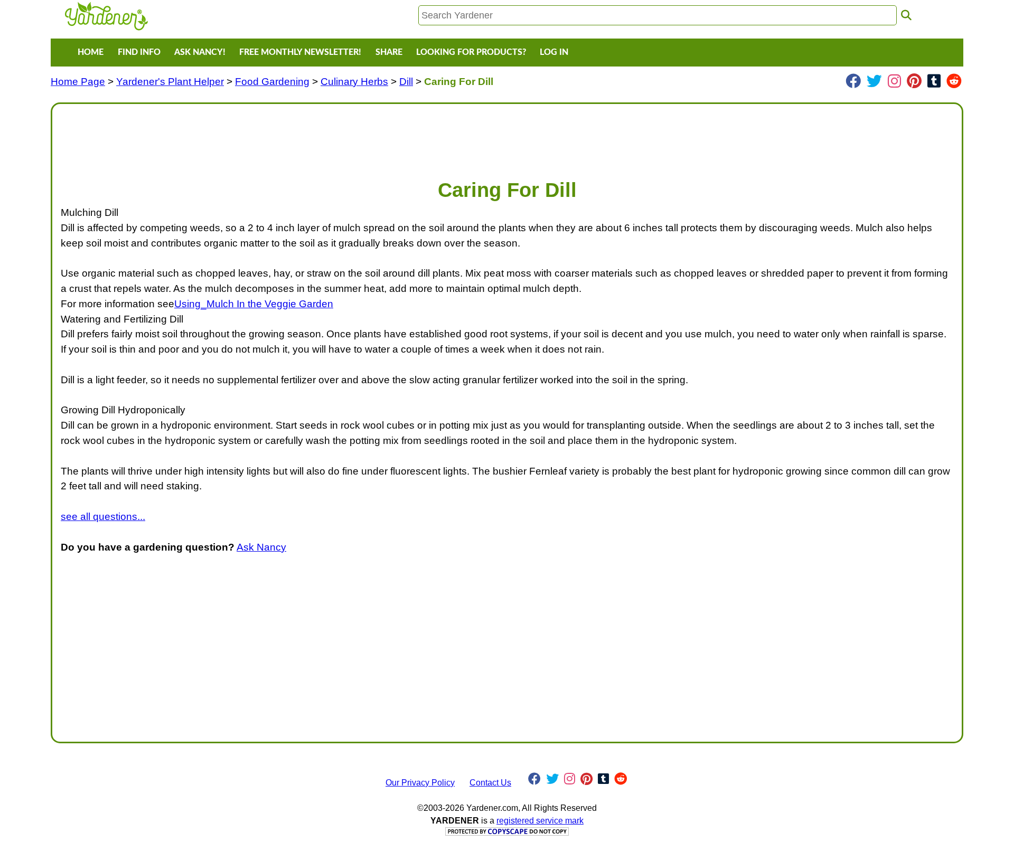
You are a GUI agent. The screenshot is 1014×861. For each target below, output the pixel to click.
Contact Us (490, 782)
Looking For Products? (471, 52)
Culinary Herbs (354, 81)
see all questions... (103, 516)
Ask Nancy (261, 547)
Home (91, 52)
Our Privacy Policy (420, 782)
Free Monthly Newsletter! (300, 52)
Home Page (78, 81)
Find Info (139, 52)
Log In (554, 52)
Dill (406, 81)
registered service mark (540, 820)
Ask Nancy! (200, 52)
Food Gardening (272, 81)
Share (388, 52)
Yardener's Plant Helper (170, 81)
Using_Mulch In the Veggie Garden (253, 303)
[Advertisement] (377, 136)
